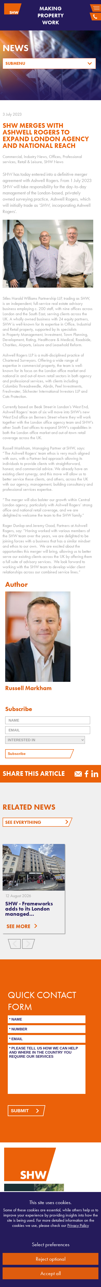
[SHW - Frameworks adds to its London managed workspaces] (34, 867)
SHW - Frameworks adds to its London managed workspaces (29, 911)
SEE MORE (18, 926)
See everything (23, 822)
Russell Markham (28, 688)
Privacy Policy (78, 1225)
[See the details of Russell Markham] (50, 636)
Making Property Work (51, 15)
